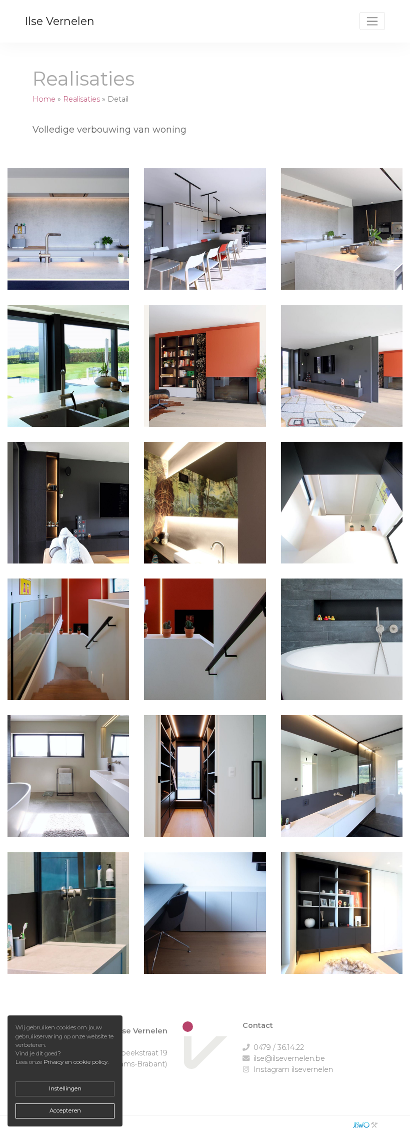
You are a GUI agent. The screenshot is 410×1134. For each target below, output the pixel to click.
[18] (205, 920)
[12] (68, 647)
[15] (341, 783)
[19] (68, 783)
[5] (341, 373)
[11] (341, 647)
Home (44, 99)
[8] (205, 510)
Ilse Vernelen (59, 21)
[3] (341, 236)
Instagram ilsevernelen (293, 1069)
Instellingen (65, 1088)
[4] (205, 373)
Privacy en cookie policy (76, 1061)
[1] (68, 236)
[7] (341, 510)
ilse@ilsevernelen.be (289, 1058)
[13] (205, 647)
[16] (68, 920)
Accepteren (65, 1110)
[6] (68, 510)
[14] (205, 783)
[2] (205, 236)
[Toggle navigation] (372, 21)
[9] (68, 373)
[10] (341, 920)
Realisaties (81, 99)
